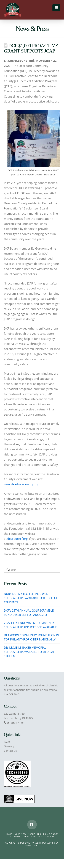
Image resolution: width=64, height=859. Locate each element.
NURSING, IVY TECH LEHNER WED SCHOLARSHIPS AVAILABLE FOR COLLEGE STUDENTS (31, 598)
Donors (53, 834)
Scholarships (38, 834)
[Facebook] (32, 824)
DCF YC (51, 836)
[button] (56, 7)
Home (9, 834)
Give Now (20, 834)
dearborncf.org (17, 539)
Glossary (9, 746)
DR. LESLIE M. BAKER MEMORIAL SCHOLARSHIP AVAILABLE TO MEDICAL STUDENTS (29, 652)
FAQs (7, 742)
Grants (16, 836)
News (27, 836)
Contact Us (10, 750)
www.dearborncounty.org (21, 484)
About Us (38, 836)
